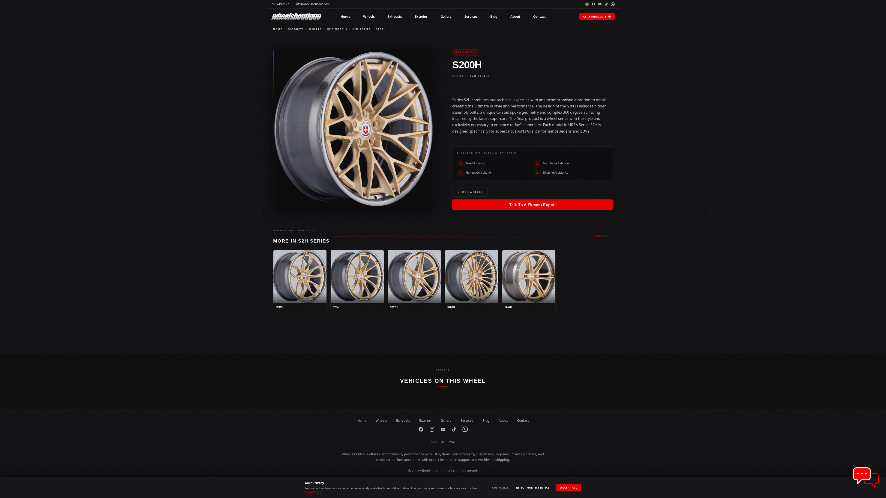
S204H (336, 307)
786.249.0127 (280, 4)
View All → (603, 236)
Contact (539, 16)
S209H (451, 307)
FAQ (452, 441)
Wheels (369, 16)
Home (345, 16)
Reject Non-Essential (533, 487)
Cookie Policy (313, 492)
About (515, 16)
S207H (394, 307)
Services (470, 16)
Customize (500, 487)
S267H (508, 307)
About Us (438, 441)
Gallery (446, 16)
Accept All (568, 487)
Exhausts (395, 16)
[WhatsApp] (613, 4)
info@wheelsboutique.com (312, 4)
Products (295, 29)
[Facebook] (593, 4)
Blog (493, 16)
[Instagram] (587, 4)
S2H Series (361, 29)
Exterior (421, 16)
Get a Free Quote (594, 16)
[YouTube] (600, 4)
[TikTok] (606, 4)
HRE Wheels (337, 29)
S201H (279, 307)
